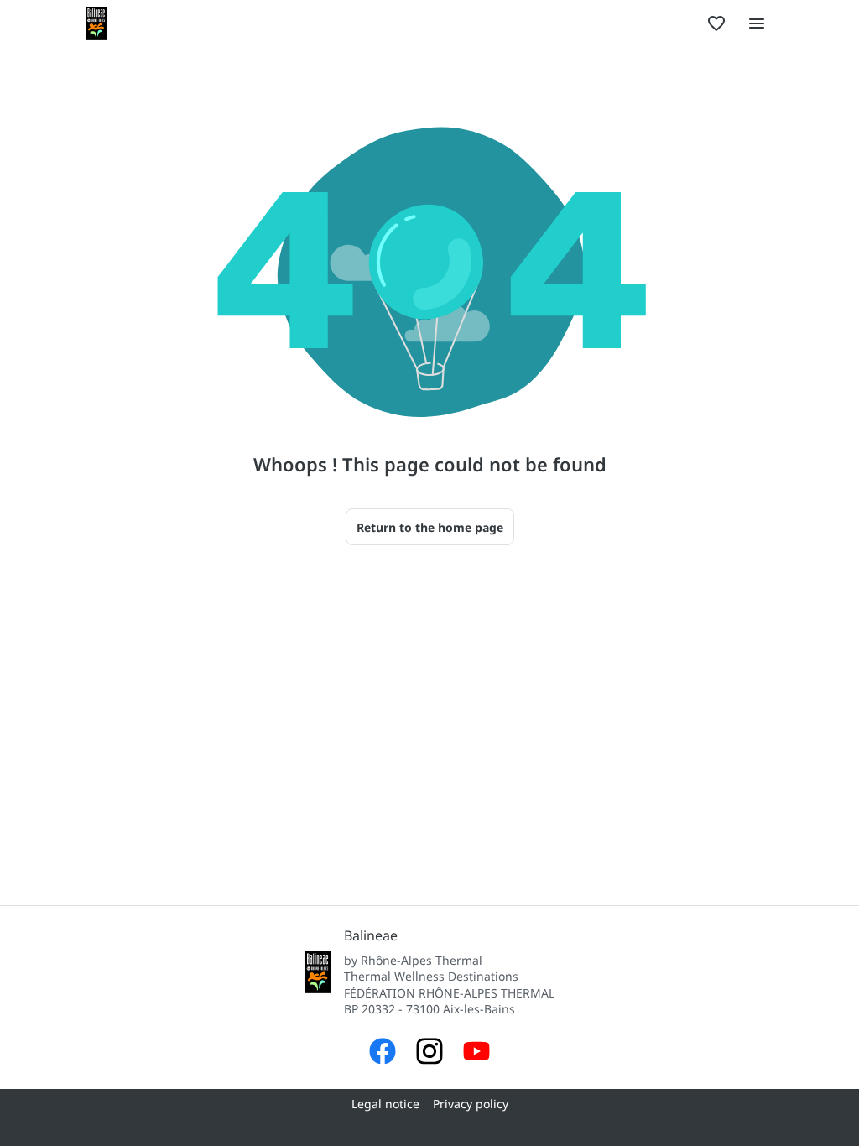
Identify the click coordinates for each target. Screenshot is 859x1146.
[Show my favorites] (716, 23)
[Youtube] (476, 1053)
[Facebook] (382, 1053)
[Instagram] (429, 1053)
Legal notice (385, 1104)
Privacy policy (470, 1104)
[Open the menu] (756, 23)
